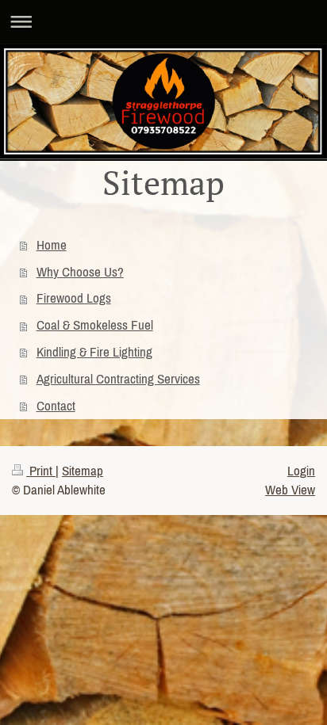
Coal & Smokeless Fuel (95, 325)
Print (41, 471)
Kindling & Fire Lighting (94, 352)
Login (301, 471)
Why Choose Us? (80, 272)
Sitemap (82, 471)
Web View (290, 490)
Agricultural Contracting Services (118, 379)
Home (52, 245)
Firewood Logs (74, 298)
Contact (56, 406)
